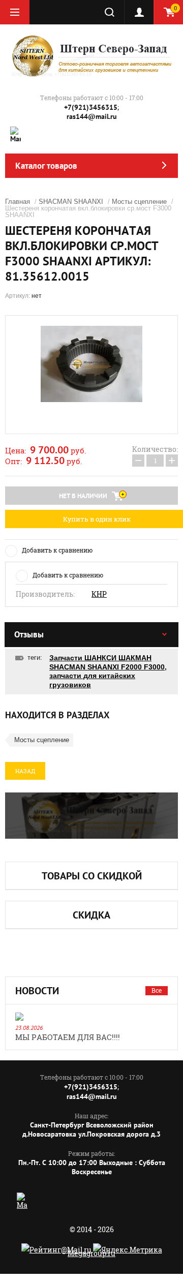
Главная (17, 201)
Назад (25, 771)
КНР (99, 594)
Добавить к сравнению (57, 550)
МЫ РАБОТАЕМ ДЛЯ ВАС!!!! (67, 1037)
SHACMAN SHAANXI (71, 201)
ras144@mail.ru (92, 116)
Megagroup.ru (91, 1253)
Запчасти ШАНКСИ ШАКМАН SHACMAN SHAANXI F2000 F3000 (107, 662)
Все (156, 990)
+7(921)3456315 (90, 107)
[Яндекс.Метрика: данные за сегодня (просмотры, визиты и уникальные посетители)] (127, 1249)
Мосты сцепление (139, 201)
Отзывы (29, 634)
